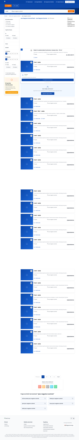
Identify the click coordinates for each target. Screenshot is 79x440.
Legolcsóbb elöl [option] (71, 24)
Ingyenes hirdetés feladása (29, 425)
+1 (8, 53)
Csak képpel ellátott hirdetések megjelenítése (10, 73)
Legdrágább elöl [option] (71, 26)
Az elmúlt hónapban (10, 26)
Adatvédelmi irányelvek (48, 427)
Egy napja (8, 21)
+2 (10, 53)
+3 (12, 53)
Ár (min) (7, 35)
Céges (25, 424)
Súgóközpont (46, 424)
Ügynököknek (39, 1)
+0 (6, 53)
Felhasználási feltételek (48, 425)
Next (58, 376)
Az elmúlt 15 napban (10, 24)
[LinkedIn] (74, 418)
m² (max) (14, 64)
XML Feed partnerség (28, 427)
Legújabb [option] (69, 23)
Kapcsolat (45, 430)
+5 (17, 53)
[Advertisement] (50, 37)
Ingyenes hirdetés (50, 1)
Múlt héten (8, 23)
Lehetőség (6, 425)
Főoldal (5, 16)
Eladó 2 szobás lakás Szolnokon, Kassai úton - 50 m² (48, 50)
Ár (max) (14, 35)
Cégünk (5, 424)
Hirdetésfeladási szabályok (48, 429)
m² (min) (7, 64)
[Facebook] (71, 418)
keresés (71, 11)
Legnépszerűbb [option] (71, 21)
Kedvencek (30, 1)
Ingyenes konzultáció (48, 79)
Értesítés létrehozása (12, 92)
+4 (15, 53)
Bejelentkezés (61, 1)
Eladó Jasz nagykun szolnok (14, 16)
